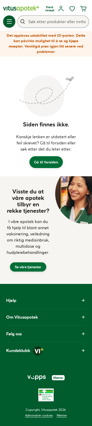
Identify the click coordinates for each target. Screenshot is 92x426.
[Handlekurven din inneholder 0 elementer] (83, 8)
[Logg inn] (60, 8)
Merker (62, 415)
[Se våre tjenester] (28, 230)
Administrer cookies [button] (39, 415)
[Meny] (9, 21)
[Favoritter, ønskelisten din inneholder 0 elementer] (72, 8)
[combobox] (53, 21)
